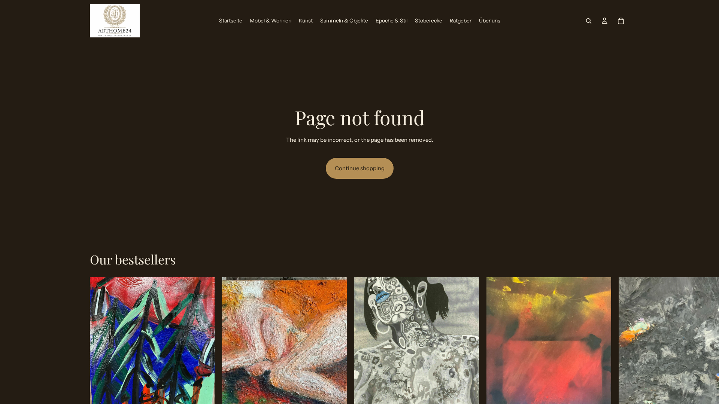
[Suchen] (588, 21)
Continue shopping (360, 168)
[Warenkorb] (621, 21)
